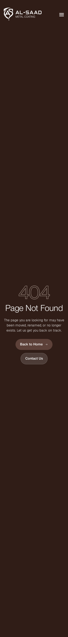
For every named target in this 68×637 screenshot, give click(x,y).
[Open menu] (61, 15)
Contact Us (34, 358)
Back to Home (31, 344)
